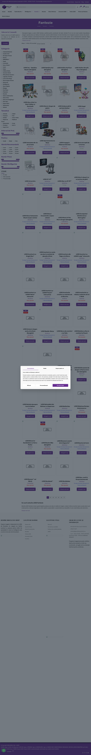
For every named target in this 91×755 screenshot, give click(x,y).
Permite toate (60, 385)
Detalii (44, 368)
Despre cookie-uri (60, 368)
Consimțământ (30, 368)
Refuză (29, 385)
